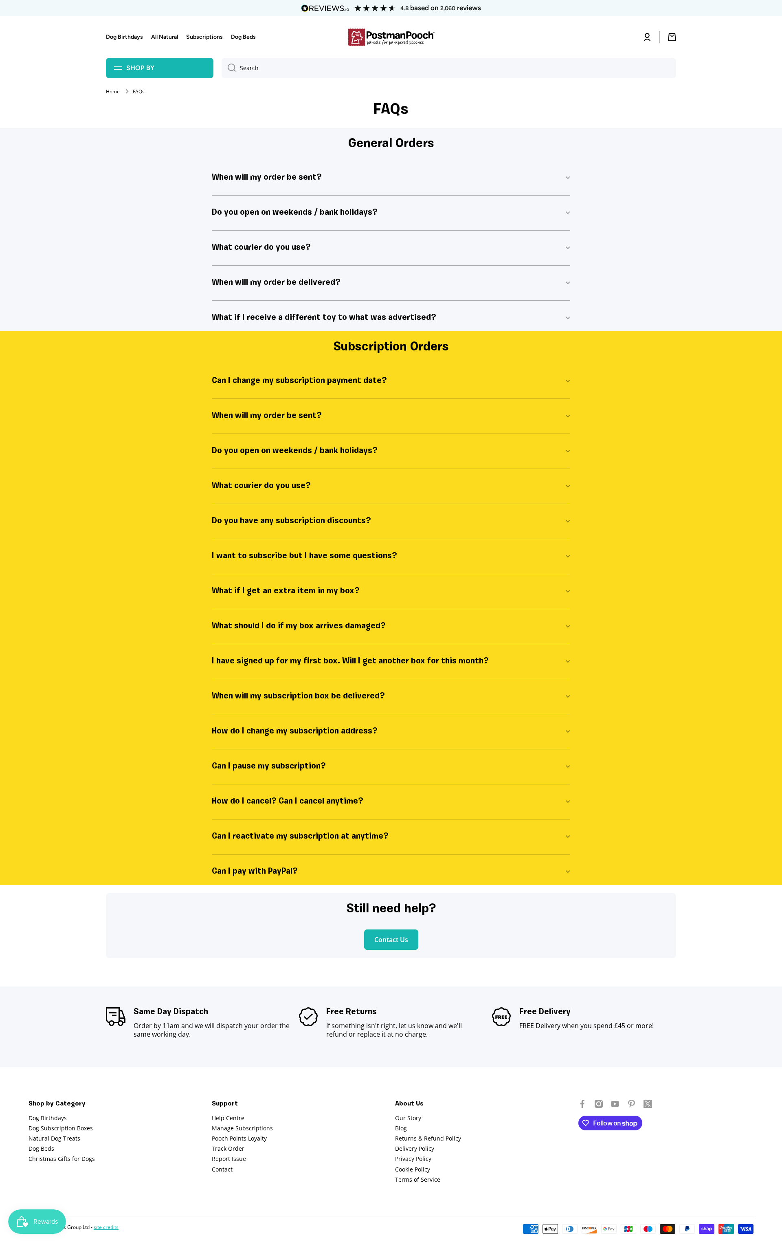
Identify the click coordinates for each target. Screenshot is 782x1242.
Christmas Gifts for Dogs (62, 1159)
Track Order (228, 1148)
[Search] (229, 68)
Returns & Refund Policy (428, 1138)
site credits (106, 1227)
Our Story (408, 1118)
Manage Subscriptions (242, 1128)
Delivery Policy (414, 1148)
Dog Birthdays (48, 1118)
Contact (222, 1169)
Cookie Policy (412, 1169)
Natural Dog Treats (54, 1138)
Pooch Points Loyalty (239, 1138)
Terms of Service (417, 1179)
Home (113, 91)
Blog (401, 1128)
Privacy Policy (413, 1159)
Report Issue (229, 1159)
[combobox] (449, 68)
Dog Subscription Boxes (61, 1128)
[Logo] (391, 37)
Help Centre (228, 1118)
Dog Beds (41, 1148)
